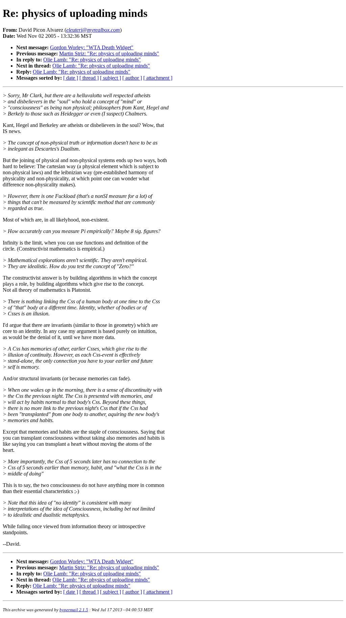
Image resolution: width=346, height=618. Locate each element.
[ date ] (70, 78)
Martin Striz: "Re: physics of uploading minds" (109, 53)
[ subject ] (110, 78)
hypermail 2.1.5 (73, 609)
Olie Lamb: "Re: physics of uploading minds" (92, 59)
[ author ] (132, 78)
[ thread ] (89, 78)
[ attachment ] (157, 78)
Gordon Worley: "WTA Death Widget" (91, 47)
